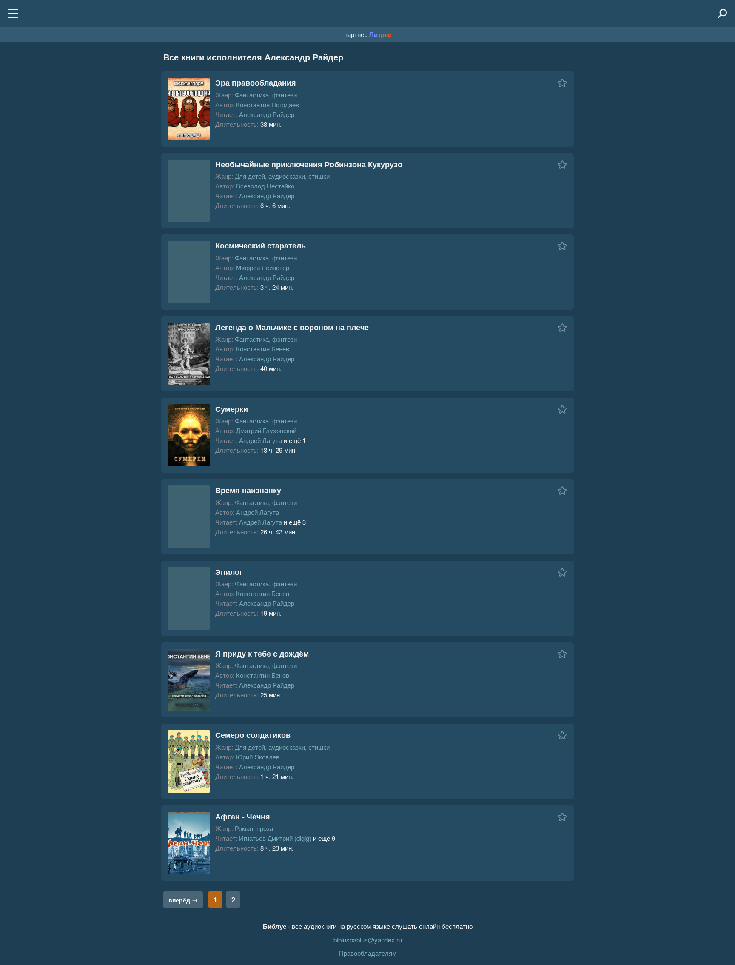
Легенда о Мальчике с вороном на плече (292, 327)
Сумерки (231, 408)
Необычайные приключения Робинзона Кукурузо (308, 164)
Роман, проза (254, 828)
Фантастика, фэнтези (266, 94)
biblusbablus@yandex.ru (367, 939)
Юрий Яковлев (257, 756)
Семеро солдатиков (253, 734)
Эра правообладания (255, 82)
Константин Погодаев (267, 104)
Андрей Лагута (260, 440)
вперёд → (183, 900)
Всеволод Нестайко (265, 185)
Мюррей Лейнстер (262, 267)
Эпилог (229, 571)
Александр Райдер (266, 114)
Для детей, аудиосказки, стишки (282, 175)
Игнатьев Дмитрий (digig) (275, 838)
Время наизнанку (248, 490)
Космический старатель (260, 245)
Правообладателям (367, 952)
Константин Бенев (262, 348)
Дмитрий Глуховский (266, 430)
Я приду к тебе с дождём (262, 653)
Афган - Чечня (242, 816)
